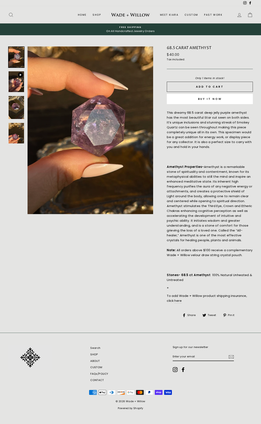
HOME (82, 15)
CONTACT (97, 380)
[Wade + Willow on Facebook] (183, 369)
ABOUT (95, 361)
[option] (130, 29)
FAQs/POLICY (99, 374)
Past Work (213, 15)
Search (95, 348)
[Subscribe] (231, 356)
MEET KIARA (169, 15)
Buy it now (210, 99)
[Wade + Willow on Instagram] (175, 369)
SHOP (97, 15)
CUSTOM (191, 15)
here (178, 300)
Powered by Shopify (130, 408)
